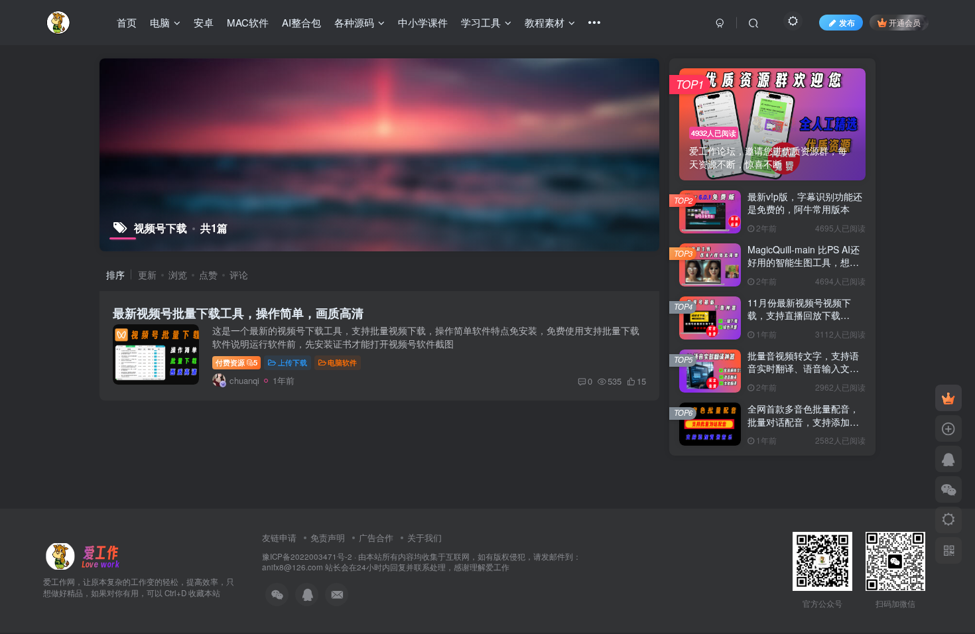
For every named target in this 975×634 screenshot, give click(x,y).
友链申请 (279, 537)
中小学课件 (423, 22)
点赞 (208, 274)
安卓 (204, 22)
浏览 (177, 274)
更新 (147, 274)
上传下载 (292, 362)
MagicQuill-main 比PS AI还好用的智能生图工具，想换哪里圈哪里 (804, 262)
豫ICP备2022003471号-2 (307, 556)
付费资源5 (236, 362)
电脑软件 (342, 362)
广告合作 (376, 537)
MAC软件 (248, 22)
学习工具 (481, 22)
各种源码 (354, 22)
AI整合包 (301, 22)
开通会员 (905, 22)
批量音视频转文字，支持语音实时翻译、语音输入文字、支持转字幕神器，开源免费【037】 (803, 375)
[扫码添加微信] (948, 489)
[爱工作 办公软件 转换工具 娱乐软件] (85, 554)
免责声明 (327, 537)
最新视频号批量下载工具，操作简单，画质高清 (238, 313)
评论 (238, 274)
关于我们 (424, 537)
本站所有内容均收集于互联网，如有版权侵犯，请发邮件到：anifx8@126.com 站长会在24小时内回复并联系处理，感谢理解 (421, 562)
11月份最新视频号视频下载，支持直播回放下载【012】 (799, 315)
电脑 (160, 22)
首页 (127, 22)
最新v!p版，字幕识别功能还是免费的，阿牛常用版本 (805, 203)
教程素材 (544, 22)
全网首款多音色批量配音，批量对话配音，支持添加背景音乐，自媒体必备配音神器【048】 (803, 428)
